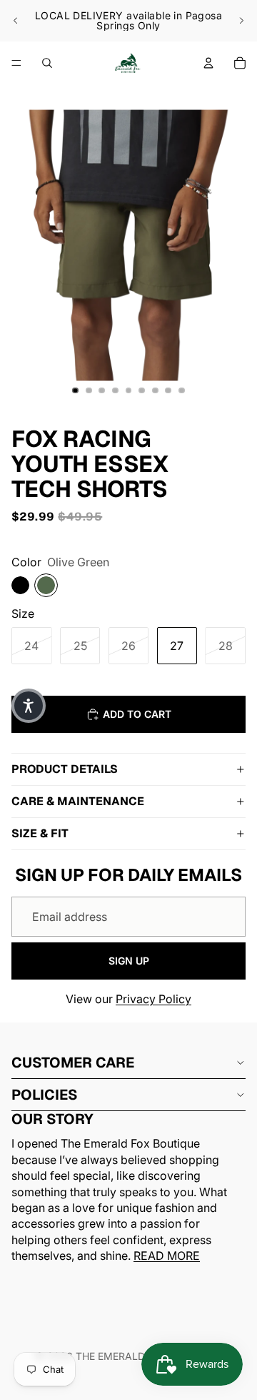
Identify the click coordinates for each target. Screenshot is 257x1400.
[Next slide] (241, 20)
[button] (28, 706)
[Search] (47, 63)
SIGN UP (129, 961)
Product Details (64, 769)
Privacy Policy (153, 999)
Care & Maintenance (77, 801)
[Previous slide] (15, 20)
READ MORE (166, 1256)
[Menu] (16, 62)
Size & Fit (40, 833)
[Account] (208, 63)
